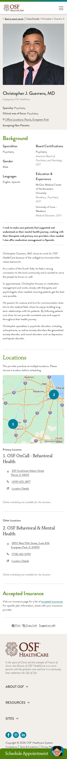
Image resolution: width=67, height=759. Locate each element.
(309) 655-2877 (21, 482)
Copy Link (31, 625)
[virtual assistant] (57, 751)
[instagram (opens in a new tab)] (16, 735)
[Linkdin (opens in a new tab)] (23, 735)
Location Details (20, 488)
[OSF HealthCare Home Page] (14, 7)
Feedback (59, 441)
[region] (33, 409)
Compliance (11, 747)
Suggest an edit (47, 625)
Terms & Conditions (29, 747)
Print (17, 625)
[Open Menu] (61, 8)
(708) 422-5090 (21, 554)
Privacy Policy (48, 747)
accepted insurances (52, 601)
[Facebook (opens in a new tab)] (8, 735)
